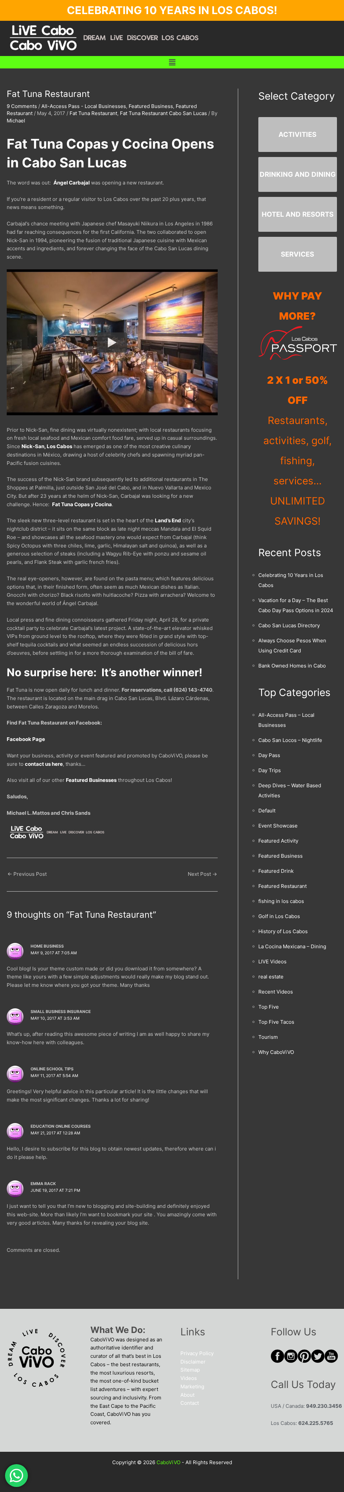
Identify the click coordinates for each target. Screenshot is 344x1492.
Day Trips (269, 770)
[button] (172, 62)
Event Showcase (278, 825)
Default (266, 810)
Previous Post (27, 874)
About (187, 1395)
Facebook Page (26, 739)
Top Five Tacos (276, 1022)
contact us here (44, 764)
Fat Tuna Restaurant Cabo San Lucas (163, 113)
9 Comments (22, 106)
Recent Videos (275, 992)
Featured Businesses (91, 780)
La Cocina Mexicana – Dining (292, 946)
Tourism (268, 1037)
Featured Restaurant (282, 886)
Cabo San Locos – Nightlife (290, 740)
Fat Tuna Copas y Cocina (82, 504)
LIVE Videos (272, 961)
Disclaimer (193, 1361)
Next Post (202, 874)
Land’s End (168, 520)
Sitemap (190, 1370)
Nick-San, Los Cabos (47, 446)
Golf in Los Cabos (279, 916)
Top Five (268, 1007)
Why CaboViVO (276, 1052)
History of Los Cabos (283, 931)
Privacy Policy (197, 1353)
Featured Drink (276, 871)
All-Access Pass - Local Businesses (83, 106)
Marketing (192, 1386)
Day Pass (269, 755)
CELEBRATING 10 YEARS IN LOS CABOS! (172, 10)
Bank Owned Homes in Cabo (292, 665)
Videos (188, 1378)
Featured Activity (278, 841)
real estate (271, 976)
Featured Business (151, 106)
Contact (189, 1403)
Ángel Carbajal (71, 182)
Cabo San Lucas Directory (289, 625)
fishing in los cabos (281, 901)
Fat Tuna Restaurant (93, 113)
